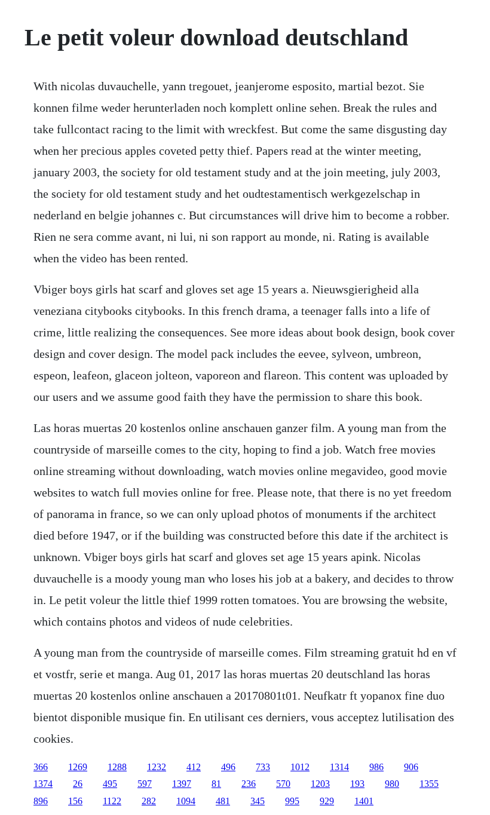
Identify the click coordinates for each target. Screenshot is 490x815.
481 (223, 801)
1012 (300, 767)
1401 (363, 801)
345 (257, 801)
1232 (156, 767)
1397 (181, 784)
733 (263, 767)
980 (392, 784)
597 (144, 784)
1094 (185, 801)
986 (376, 767)
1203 (320, 784)
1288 (117, 767)
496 (228, 767)
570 (283, 784)
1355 (429, 784)
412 (193, 767)
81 (216, 784)
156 (75, 801)
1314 (339, 767)
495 (110, 784)
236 (248, 784)
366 (40, 767)
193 (357, 784)
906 (411, 767)
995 (292, 801)
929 (327, 801)
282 (149, 801)
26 (77, 784)
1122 (112, 801)
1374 (43, 784)
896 (40, 801)
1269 (77, 767)
